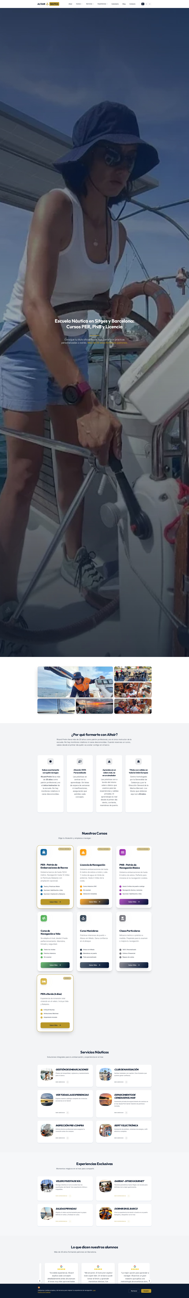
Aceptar (146, 1291)
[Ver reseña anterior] (40, 1281)
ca (146, 4)
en (149, 4)
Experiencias (102, 4)
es (143, 4)
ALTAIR (47, 3)
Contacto (132, 4)
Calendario (115, 4)
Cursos (78, 4)
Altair (70, 4)
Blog (124, 4)
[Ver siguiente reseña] (149, 1281)
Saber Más (60, 902)
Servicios (89, 4)
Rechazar (134, 1291)
